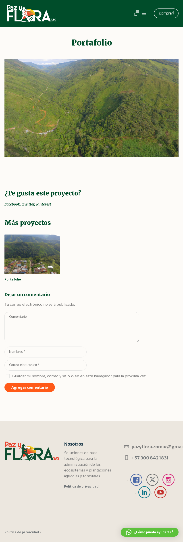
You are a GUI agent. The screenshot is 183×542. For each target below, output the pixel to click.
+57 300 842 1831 (149, 458)
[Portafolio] (91, 108)
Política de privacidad (21, 532)
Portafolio (12, 279)
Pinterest (43, 204)
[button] (150, 532)
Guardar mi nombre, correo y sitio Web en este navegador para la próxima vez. (79, 376)
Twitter (28, 204)
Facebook (12, 204)
